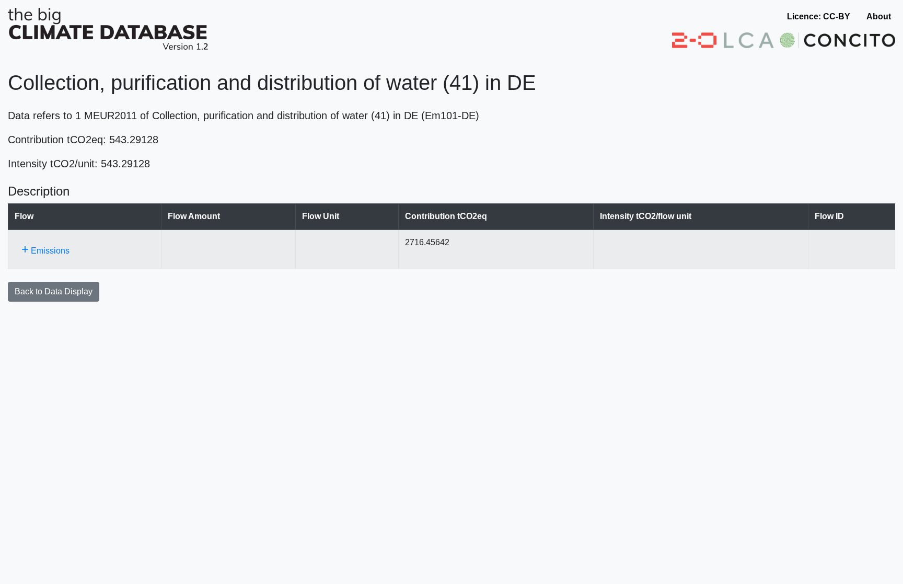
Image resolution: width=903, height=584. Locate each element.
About (878, 16)
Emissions (45, 249)
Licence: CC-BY (818, 16)
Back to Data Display (53, 291)
